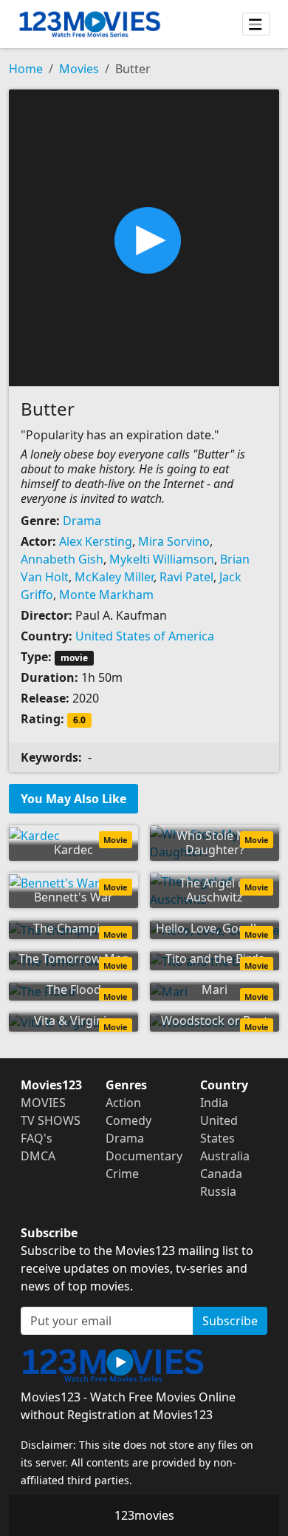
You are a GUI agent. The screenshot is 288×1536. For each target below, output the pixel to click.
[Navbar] (256, 24)
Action (123, 1103)
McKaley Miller (114, 577)
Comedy (128, 1120)
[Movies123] (90, 24)
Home (26, 69)
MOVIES (43, 1103)
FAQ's (36, 1138)
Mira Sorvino (174, 541)
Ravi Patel (186, 577)
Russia (218, 1191)
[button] (144, 237)
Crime (122, 1173)
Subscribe (230, 1321)
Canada (221, 1173)
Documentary (144, 1156)
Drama (82, 520)
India (214, 1103)
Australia (225, 1156)
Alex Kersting (95, 541)
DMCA (38, 1156)
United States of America (144, 636)
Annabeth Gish (62, 559)
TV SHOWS (50, 1120)
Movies (79, 69)
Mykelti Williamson (161, 559)
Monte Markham (106, 594)
